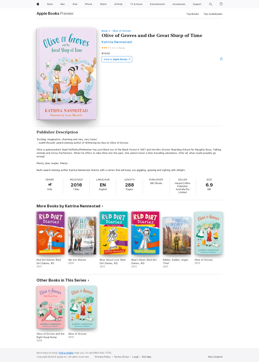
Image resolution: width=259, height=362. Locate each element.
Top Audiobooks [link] (212, 14)
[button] (210, 4)
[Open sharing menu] (221, 59)
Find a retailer (66, 353)
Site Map (146, 357)
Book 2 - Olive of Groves (116, 30)
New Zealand (215, 357)
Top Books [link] (192, 14)
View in (115, 59)
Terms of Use (121, 357)
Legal (135, 357)
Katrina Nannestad (117, 42)
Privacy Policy (102, 357)
